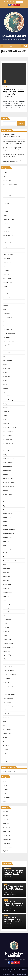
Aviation (5, 239)
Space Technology (8, 706)
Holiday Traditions (8, 462)
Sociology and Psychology (10, 686)
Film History (6, 372)
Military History (7, 549)
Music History (6, 576)
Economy (5, 321)
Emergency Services (8, 329)
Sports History (6, 713)
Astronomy (6, 223)
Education (5, 325)
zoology (5, 761)
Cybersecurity (6, 298)
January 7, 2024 (8, 96)
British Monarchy (7, 262)
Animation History (7, 196)
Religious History (7, 639)
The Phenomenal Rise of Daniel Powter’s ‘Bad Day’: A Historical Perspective (13, 889)
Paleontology (6, 604)
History (4, 86)
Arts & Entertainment (8, 219)
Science (5, 662)
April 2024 (5, 819)
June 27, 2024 (8, 876)
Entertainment (6, 337)
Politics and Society (8, 627)
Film (4, 356)
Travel (4, 741)
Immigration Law (7, 466)
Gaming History (7, 407)
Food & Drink (6, 396)
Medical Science (7, 537)
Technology (6, 717)
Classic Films (6, 274)
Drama (4, 309)
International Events (8, 478)
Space (4, 690)
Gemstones (6, 411)
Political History (7, 619)
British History (6, 258)
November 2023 (7, 839)
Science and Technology (9, 674)
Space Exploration (8, 698)
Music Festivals (7, 572)
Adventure (5, 176)
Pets (4, 615)
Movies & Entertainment (9, 560)
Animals (5, 188)
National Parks (7, 588)
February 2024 (7, 827)
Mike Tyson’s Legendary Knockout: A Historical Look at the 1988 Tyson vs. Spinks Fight (13, 149)
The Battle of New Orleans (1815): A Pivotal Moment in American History (13, 91)
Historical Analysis (8, 431)
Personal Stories (7, 611)
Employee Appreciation (9, 333)
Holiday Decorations (8, 458)
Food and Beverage (8, 400)
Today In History (7, 733)
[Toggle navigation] (11, 46)
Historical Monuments (8, 443)
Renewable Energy (8, 647)
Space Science (7, 702)
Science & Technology (9, 666)
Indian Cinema (7, 470)
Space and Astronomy (9, 694)
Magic (4, 506)
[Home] (2, 46)
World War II (6, 757)
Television (5, 721)
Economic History (7, 317)
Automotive (6, 231)
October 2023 (6, 843)
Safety (4, 659)
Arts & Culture (6, 215)
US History (6, 753)
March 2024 (6, 823)
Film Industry (6, 376)
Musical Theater (7, 584)
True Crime (6, 745)
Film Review (6, 380)
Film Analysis (6, 368)
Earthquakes (6, 313)
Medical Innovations (8, 533)
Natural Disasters (7, 592)
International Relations (9, 482)
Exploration (6, 349)
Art (3, 207)
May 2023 (5, 851)
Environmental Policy (8, 341)
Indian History (6, 474)
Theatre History (7, 729)
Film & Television (7, 360)
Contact (24, 974)
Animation (5, 192)
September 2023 (7, 847)
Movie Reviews (7, 553)
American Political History (10, 184)
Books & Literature (8, 254)
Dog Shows (6, 305)
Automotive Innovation (9, 235)
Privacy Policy (18, 974)
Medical (5, 525)
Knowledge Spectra (14, 35)
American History (7, 180)
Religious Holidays (8, 643)
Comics (5, 286)
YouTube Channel (6, 974)
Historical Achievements (9, 427)
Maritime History (7, 513)
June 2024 (5, 811)
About (12, 974)
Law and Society (7, 494)
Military (5, 545)
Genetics (5, 415)
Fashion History (7, 352)
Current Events (7, 294)
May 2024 (5, 815)
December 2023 (7, 835)
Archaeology (6, 199)
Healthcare (6, 423)
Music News (6, 580)
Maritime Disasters (8, 509)
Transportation (7, 737)
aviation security (7, 243)
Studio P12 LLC (14, 971)
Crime (4, 290)
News (4, 600)
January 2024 (6, 831)
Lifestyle (5, 498)
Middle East (6, 541)
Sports (4, 710)
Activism (5, 172)
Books (4, 250)
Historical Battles (7, 435)
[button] (19, 45)
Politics (5, 623)
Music (4, 564)
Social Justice (6, 682)
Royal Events (6, 651)
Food (4, 392)
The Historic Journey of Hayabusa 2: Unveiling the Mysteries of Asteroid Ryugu (12, 136)
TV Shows (5, 749)
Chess (4, 266)
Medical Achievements (9, 529)
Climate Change (7, 282)
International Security (8, 486)
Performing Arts (7, 608)
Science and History (8, 670)
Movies (5, 557)
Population (6, 631)
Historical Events (7, 439)
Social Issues (6, 678)
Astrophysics (6, 227)
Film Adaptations (7, 364)
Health (4, 419)
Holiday (5, 454)
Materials (5, 521)
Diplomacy (6, 301)
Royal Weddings (7, 655)
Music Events (6, 568)
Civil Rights (6, 270)
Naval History (6, 596)
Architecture (6, 203)
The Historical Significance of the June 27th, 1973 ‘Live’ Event (13, 920)
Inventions (5, 490)
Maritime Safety (7, 517)
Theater (5, 725)
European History (7, 345)
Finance (5, 384)
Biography (5, 247)
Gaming (5, 403)
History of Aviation (8, 451)
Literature (5, 502)
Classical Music (7, 278)
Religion (5, 635)
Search (4, 118)
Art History (5, 211)
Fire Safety (6, 388)
